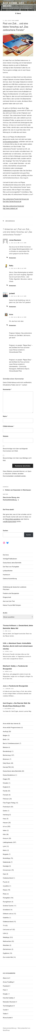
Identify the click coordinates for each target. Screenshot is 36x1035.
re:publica (6, 886)
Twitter (5, 1014)
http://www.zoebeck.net (10, 208)
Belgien (5, 735)
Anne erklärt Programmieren (12, 727)
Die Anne (6, 555)
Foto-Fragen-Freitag (9, 803)
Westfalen (6, 945)
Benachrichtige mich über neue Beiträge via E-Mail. (17, 459)
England (5, 787)
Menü (19, 13)
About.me (6, 978)
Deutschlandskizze (9, 775)
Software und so (8, 914)
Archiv (5, 613)
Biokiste (5, 747)
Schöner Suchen (8, 906)
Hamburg (6, 815)
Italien (5, 830)
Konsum (5, 838)
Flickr (4, 990)
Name (5, 416)
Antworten (12, 258)
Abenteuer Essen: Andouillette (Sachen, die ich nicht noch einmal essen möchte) (18, 646)
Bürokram (6, 759)
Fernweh (5, 795)
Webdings (6, 937)
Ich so (5, 826)
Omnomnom (7, 870)
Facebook (6, 986)
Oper (4, 874)
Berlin (4, 739)
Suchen (5, 530)
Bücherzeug (10, 221)
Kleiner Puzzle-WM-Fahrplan (12, 605)
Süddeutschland (8, 921)
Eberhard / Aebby (9, 666)
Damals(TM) (7, 767)
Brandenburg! (7, 751)
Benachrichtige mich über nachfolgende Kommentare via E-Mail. (15, 449)
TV (4, 925)
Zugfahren (6, 953)
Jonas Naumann (15, 240)
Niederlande (6, 862)
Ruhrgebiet (6, 898)
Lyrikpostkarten (7, 571)
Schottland (6, 910)
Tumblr (5, 1010)
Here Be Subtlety (8, 998)
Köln (4, 834)
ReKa (11, 265)
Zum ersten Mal (8, 957)
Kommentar (7, 389)
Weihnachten (7, 941)
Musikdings (6, 858)
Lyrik (4, 846)
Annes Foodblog (8, 982)
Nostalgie (6, 866)
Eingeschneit (7, 597)
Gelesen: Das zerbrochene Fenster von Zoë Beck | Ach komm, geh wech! (20, 335)
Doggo (5, 779)
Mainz (5, 850)
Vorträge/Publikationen (10, 559)
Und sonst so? (7, 929)
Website (5, 436)
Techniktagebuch (8, 1006)
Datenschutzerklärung (10, 578)
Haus (4, 819)
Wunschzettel (7, 1018)
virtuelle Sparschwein (9, 521)
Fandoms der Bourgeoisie (11, 593)
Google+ (5, 994)
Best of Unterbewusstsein (11, 743)
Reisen (5, 890)
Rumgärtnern (7, 902)
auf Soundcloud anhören (10, 142)
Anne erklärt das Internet (10, 723)
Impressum (6, 574)
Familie (5, 791)
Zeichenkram (7, 949)
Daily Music (6, 763)
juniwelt (12, 293)
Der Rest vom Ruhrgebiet (11, 567)
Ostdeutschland (8, 878)
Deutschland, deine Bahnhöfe (12, 563)
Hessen (5, 822)
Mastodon (6, 1002)
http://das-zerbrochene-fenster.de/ (13, 206)
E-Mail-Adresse (8, 426)
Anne (17, 20)
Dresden (5, 783)
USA (4, 933)
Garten (5, 811)
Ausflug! (5, 731)
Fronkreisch (6, 807)
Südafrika (6, 917)
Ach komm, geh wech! (13, 4)
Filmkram (6, 799)
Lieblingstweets (7, 842)
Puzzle (5, 882)
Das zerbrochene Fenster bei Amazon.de (16, 199)
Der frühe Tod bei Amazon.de (12, 201)
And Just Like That (9, 601)
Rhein (5, 894)
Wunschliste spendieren (12, 519)
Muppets (5, 854)
